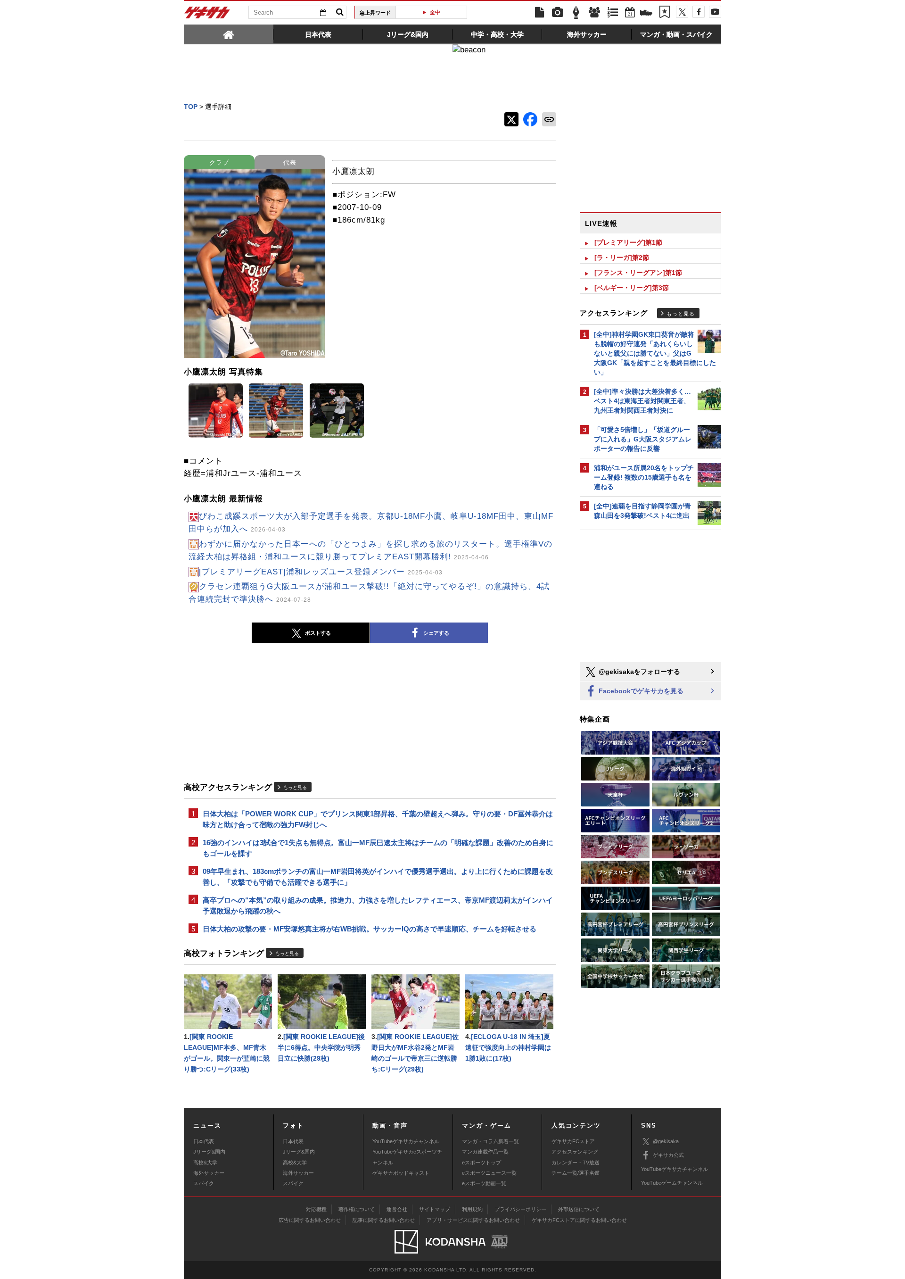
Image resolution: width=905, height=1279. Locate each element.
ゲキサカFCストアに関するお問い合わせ (579, 1220)
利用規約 (472, 1209)
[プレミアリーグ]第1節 (628, 242)
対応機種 (316, 1209)
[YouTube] (715, 12)
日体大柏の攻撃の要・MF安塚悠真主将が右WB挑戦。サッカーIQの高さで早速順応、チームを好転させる (369, 929)
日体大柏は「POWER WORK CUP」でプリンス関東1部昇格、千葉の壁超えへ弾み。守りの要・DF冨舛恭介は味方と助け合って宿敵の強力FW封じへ (378, 819)
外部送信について (579, 1209)
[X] (682, 12)
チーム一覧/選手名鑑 (575, 1173)
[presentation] (228, 34)
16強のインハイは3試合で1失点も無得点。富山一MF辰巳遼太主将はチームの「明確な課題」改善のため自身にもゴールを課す (378, 848)
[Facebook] (698, 12)
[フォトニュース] (558, 13)
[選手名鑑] (594, 13)
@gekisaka (666, 1141)
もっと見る (295, 787)
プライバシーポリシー (520, 1209)
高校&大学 (205, 1162)
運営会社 (397, 1209)
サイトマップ (434, 1209)
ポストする (318, 633)
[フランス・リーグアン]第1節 (638, 272)
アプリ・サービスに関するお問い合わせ (473, 1220)
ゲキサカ (207, 15)
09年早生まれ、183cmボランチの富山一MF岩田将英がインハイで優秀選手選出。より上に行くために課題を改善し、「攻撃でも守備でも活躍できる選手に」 (378, 876)
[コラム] (576, 13)
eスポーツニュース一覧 (489, 1173)
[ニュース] (539, 13)
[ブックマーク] (665, 13)
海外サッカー (208, 1173)
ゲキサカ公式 (668, 1155)
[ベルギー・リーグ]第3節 (631, 287)
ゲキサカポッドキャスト (400, 1173)
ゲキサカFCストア (573, 1141)
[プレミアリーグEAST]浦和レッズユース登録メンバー (321, 571)
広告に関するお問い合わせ (310, 1220)
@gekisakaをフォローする (638, 671)
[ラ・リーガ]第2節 (621, 257)
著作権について (356, 1209)
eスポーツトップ (481, 1162)
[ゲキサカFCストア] (646, 14)
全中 (435, 12)
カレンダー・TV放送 (575, 1162)
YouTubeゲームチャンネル (672, 1183)
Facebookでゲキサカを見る (640, 691)
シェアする (436, 633)
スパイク (203, 1183)
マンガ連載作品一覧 (485, 1151)
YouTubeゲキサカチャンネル (405, 1141)
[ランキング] (613, 13)
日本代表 (203, 1141)
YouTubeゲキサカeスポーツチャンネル (407, 1157)
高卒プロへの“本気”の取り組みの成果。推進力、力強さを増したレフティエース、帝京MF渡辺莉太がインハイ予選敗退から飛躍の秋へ (378, 905)
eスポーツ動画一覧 (484, 1183)
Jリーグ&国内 (209, 1151)
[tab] (228, 34)
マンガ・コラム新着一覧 (490, 1141)
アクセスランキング (574, 1151)
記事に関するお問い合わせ (384, 1220)
